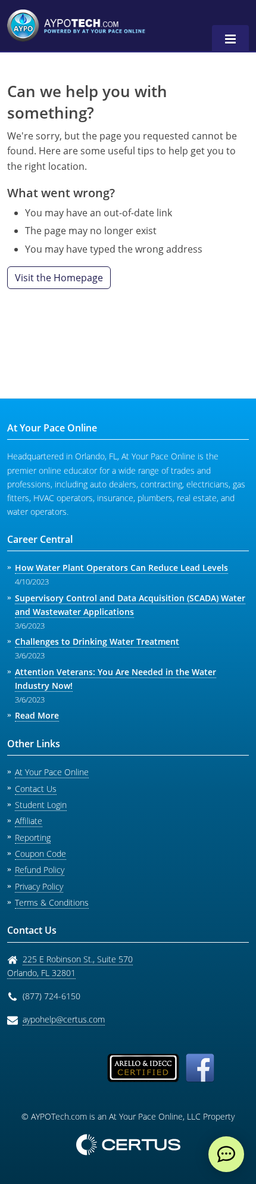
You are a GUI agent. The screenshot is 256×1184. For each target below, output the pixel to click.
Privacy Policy (39, 886)
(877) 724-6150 (51, 996)
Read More (37, 715)
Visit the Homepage (59, 277)
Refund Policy (39, 869)
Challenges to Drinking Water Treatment (97, 641)
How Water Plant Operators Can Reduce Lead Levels (121, 567)
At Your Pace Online (52, 772)
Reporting (33, 837)
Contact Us (36, 788)
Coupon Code (40, 853)
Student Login (41, 804)
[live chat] (226, 1154)
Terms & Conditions (52, 902)
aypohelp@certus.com (64, 1019)
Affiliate (28, 820)
